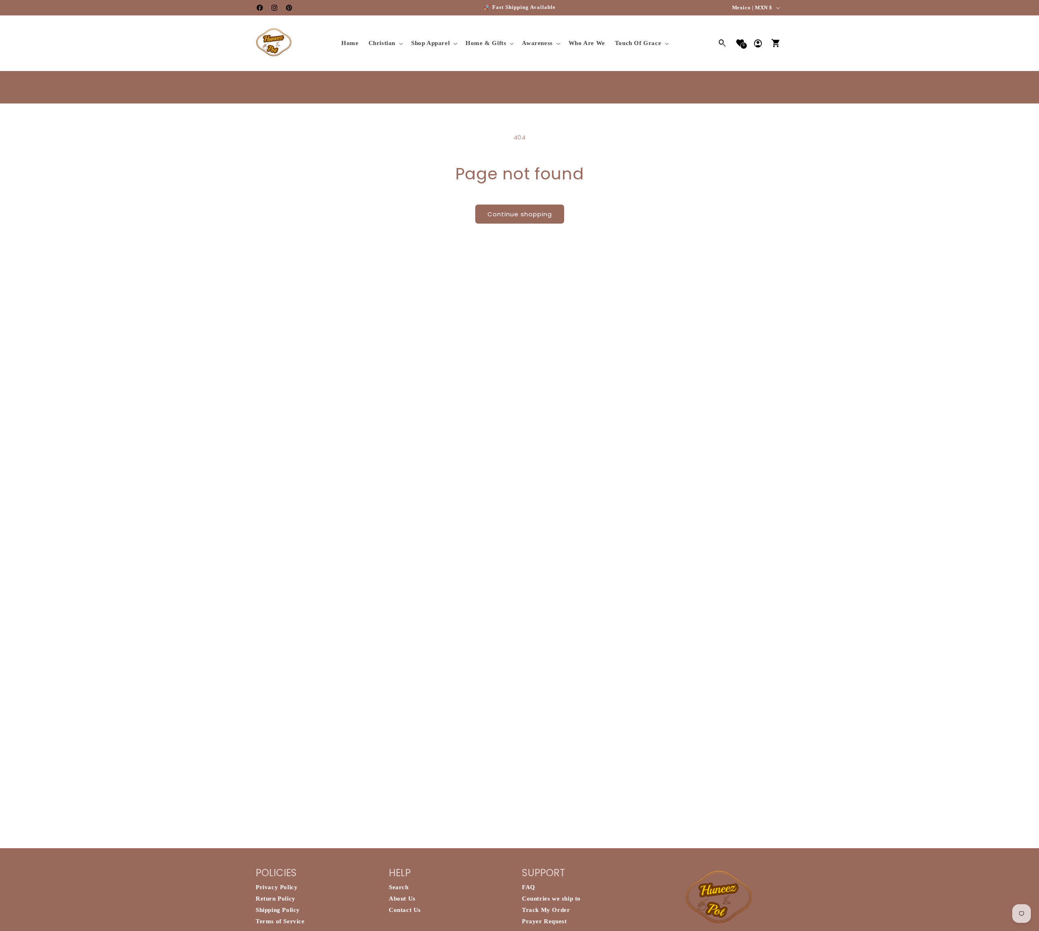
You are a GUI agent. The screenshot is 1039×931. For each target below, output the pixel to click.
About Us (402, 898)
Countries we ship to (551, 898)
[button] (385, 43)
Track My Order (546, 910)
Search (399, 887)
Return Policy (275, 898)
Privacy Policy (276, 887)
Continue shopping (519, 214)
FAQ (528, 887)
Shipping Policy (278, 910)
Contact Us (405, 910)
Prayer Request (544, 921)
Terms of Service (280, 921)
